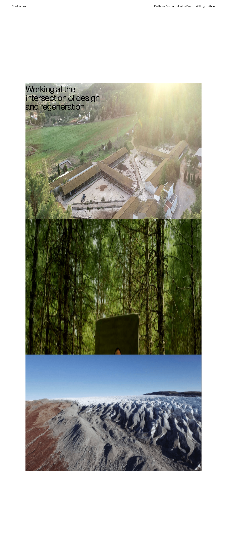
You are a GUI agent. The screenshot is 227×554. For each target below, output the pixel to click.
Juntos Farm (184, 6)
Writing (200, 6)
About (212, 6)
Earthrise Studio (164, 6)
